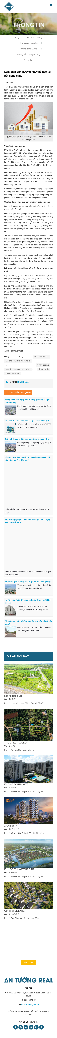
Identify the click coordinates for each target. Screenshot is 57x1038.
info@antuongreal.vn (30, 1004)
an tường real (43, 365)
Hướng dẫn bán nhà (28, 49)
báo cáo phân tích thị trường (18, 369)
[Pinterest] (41, 1027)
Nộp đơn (28, 962)
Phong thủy (28, 60)
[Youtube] (31, 1027)
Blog (17, 37)
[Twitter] (26, 1027)
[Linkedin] (36, 1027)
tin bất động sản (12, 373)
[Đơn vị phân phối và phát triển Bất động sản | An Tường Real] (9, 6)
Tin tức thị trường (34, 37)
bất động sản (43, 369)
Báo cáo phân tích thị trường (18, 361)
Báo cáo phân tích (41, 356)
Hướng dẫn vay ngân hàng (28, 54)
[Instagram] (20, 1027)
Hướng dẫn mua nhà (28, 43)
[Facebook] (15, 1027)
